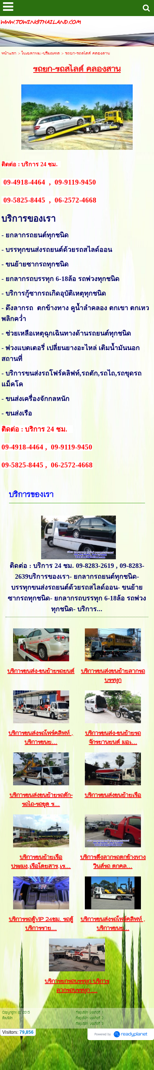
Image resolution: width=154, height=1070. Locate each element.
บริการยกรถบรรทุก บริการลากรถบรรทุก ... (77, 986)
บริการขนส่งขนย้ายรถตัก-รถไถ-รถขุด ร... (41, 800)
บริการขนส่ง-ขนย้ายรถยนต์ (40, 671)
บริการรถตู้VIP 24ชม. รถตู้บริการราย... (41, 924)
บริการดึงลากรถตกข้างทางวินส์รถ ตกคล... (113, 862)
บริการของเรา (31, 495)
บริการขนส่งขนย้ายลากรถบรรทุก (113, 676)
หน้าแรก (8, 53)
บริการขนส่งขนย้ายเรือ (113, 795)
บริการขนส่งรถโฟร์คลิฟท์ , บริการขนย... (41, 738)
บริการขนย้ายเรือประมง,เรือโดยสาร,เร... (41, 862)
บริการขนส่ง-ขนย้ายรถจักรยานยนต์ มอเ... (113, 738)
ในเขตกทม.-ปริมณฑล (41, 53)
